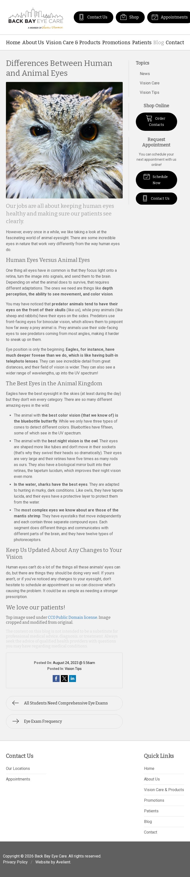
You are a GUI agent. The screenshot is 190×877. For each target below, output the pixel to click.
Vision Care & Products (73, 42)
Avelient (63, 862)
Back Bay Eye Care (51, 856)
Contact (175, 42)
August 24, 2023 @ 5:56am (74, 663)
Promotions (116, 42)
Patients (142, 42)
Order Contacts (157, 122)
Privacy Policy (15, 862)
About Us (33, 42)
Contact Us (97, 17)
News (145, 73)
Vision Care (150, 83)
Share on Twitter (64, 678)
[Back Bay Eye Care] (36, 17)
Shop (134, 17)
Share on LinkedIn (72, 678)
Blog (158, 42)
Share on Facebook (56, 678)
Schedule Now (160, 180)
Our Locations (18, 768)
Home (13, 42)
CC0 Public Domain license (72, 617)
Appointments (18, 779)
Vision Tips (73, 669)
